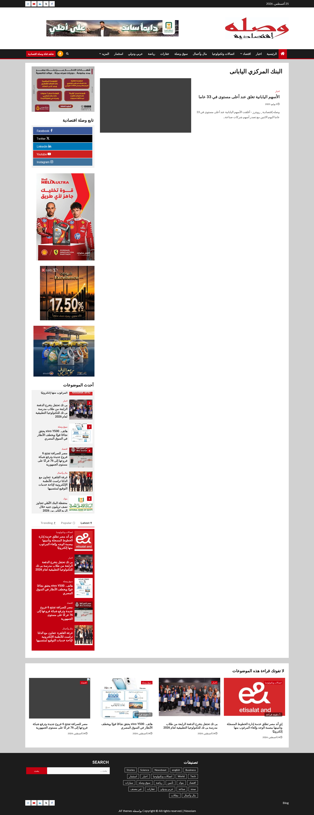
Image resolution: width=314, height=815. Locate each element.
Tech (193, 776)
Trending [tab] (47, 522)
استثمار (118, 54)
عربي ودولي (135, 54)
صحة (193, 789)
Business (191, 769)
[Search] (67, 53)
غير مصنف (136, 789)
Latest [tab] (85, 522)
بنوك (65, 498)
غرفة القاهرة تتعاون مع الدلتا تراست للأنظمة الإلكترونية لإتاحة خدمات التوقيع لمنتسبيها (53, 482)
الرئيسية (272, 54)
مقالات (174, 795)
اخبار (259, 54)
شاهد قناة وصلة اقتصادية (41, 53)
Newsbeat (160, 769)
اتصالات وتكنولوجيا (223, 54)
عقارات (164, 54)
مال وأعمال (200, 54)
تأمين (170, 782)
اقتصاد (247, 54)
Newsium (190, 810)
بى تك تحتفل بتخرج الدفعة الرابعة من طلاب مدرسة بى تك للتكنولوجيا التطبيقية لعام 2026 (54, 565)
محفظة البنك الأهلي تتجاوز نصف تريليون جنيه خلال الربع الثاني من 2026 (51, 506)
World (181, 776)
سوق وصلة (181, 54)
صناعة (182, 789)
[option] (63, 411)
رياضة (151, 54)
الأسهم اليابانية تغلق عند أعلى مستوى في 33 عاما (239, 97)
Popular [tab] (66, 522)
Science (144, 769)
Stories (131, 769)
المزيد (105, 54)
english (176, 769)
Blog (286, 802)
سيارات (129, 782)
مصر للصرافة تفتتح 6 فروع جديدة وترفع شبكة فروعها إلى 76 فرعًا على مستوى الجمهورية (52, 459)
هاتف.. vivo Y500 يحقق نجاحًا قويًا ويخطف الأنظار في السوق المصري (52, 434)
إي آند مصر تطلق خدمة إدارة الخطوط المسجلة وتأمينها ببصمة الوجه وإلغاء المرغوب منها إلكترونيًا (254, 727)
